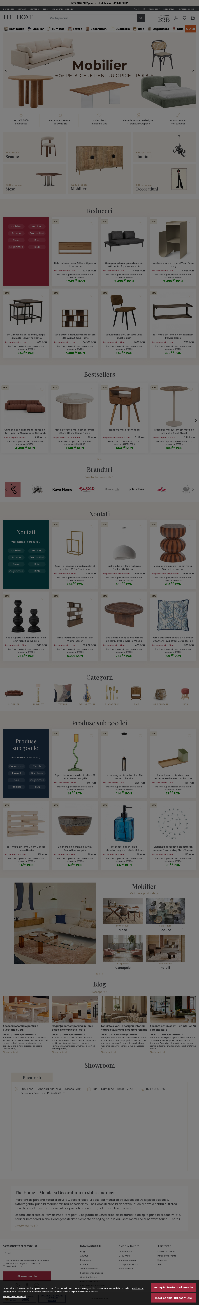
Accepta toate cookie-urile (173, 1287)
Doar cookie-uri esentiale (173, 1298)
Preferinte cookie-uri (14, 1296)
